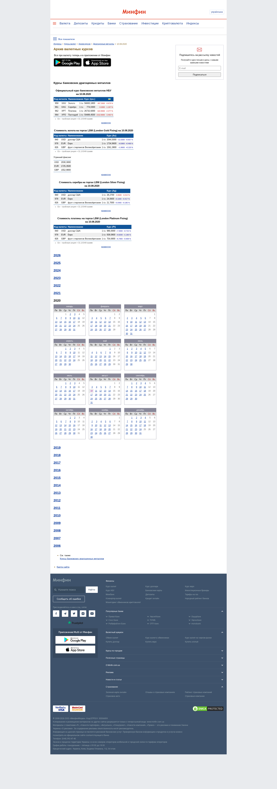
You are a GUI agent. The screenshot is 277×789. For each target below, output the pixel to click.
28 (60, 329)
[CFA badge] (94, 709)
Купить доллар (112, 642)
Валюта (64, 23)
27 (56, 329)
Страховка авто (113, 696)
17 (74, 322)
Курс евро (189, 586)
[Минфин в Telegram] (65, 613)
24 (74, 326)
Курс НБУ (110, 590)
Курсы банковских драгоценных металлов (82, 558)
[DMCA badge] (208, 709)
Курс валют (111, 586)
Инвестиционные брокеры (197, 590)
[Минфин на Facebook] (56, 613)
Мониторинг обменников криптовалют (123, 602)
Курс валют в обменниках (157, 638)
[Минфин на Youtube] (92, 613)
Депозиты (81, 23)
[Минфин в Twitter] (74, 613)
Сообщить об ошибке (69, 599)
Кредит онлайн (152, 598)
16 (70, 322)
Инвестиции (150, 23)
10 (74, 318)
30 (70, 329)
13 (56, 322)
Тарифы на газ (191, 594)
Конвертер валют (114, 598)
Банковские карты (153, 590)
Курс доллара (151, 586)
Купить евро (150, 642)
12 (100, 322)
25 (96, 329)
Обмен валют (112, 638)
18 (96, 326)
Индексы (192, 23)
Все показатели (66, 39)
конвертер (106, 123)
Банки (112, 23)
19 (100, 326)
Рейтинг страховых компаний (198, 692)
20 (56, 326)
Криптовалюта (172, 23)
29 (65, 329)
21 (60, 326)
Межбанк (110, 594)
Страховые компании (195, 696)
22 (65, 326)
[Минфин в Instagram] (83, 613)
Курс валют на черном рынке (198, 638)
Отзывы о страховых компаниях (160, 692)
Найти (91, 589)
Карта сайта (63, 567)
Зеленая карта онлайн (116, 692)
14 (60, 322)
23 (70, 326)
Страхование (128, 23)
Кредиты (97, 23)
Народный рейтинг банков (197, 598)
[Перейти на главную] (138, 12)
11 (79, 318)
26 (100, 329)
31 (74, 329)
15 (65, 322)
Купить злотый (191, 642)
